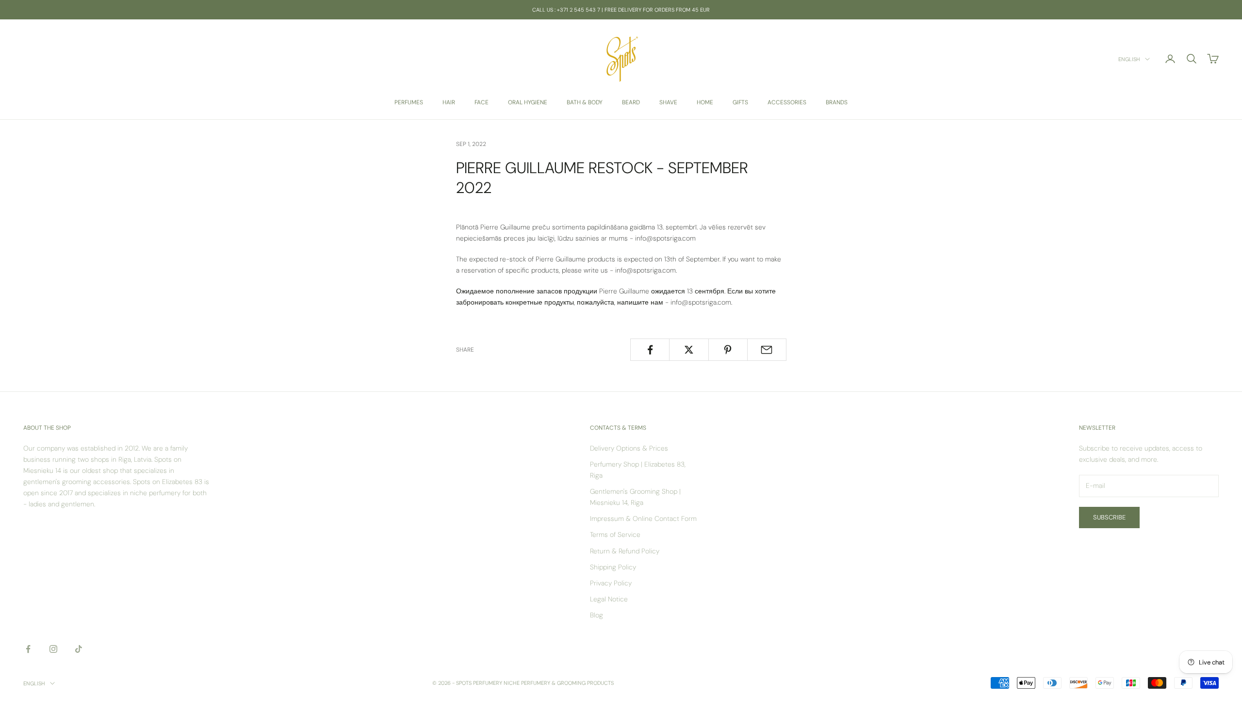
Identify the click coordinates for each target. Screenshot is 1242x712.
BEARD (631, 102)
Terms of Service (615, 534)
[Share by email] (767, 349)
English (1129, 59)
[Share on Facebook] (650, 349)
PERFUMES (408, 102)
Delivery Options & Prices (629, 448)
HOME (705, 102)
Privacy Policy (611, 583)
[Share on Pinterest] (728, 349)
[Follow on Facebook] (28, 649)
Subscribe (1109, 517)
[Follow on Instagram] (53, 649)
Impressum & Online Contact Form (643, 518)
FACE (481, 102)
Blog (596, 615)
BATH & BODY (585, 102)
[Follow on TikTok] (78, 649)
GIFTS (740, 102)
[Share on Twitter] (689, 349)
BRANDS (837, 102)
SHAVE (668, 102)
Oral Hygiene (527, 102)
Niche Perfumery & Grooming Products (559, 683)
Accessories (787, 102)
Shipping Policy (613, 567)
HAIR (448, 102)
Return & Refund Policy (624, 551)
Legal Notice (609, 599)
